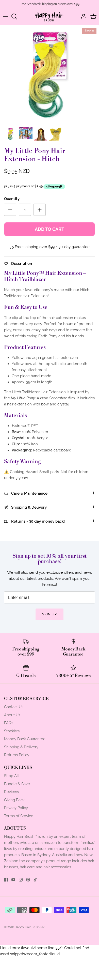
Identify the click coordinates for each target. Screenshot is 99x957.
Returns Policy (16, 755)
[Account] (82, 16)
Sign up (49, 614)
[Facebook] (6, 880)
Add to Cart (49, 229)
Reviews (11, 791)
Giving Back (14, 800)
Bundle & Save (17, 784)
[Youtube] (13, 880)
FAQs (8, 723)
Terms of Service (18, 816)
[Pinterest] (28, 880)
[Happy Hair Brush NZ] (49, 16)
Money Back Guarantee (24, 739)
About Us (12, 715)
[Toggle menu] (5, 16)
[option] (49, 74)
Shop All (11, 775)
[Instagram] (21, 880)
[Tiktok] (35, 880)
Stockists (12, 731)
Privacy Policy (16, 808)
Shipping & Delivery (21, 747)
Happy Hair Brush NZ (30, 927)
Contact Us (13, 707)
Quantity (12, 198)
